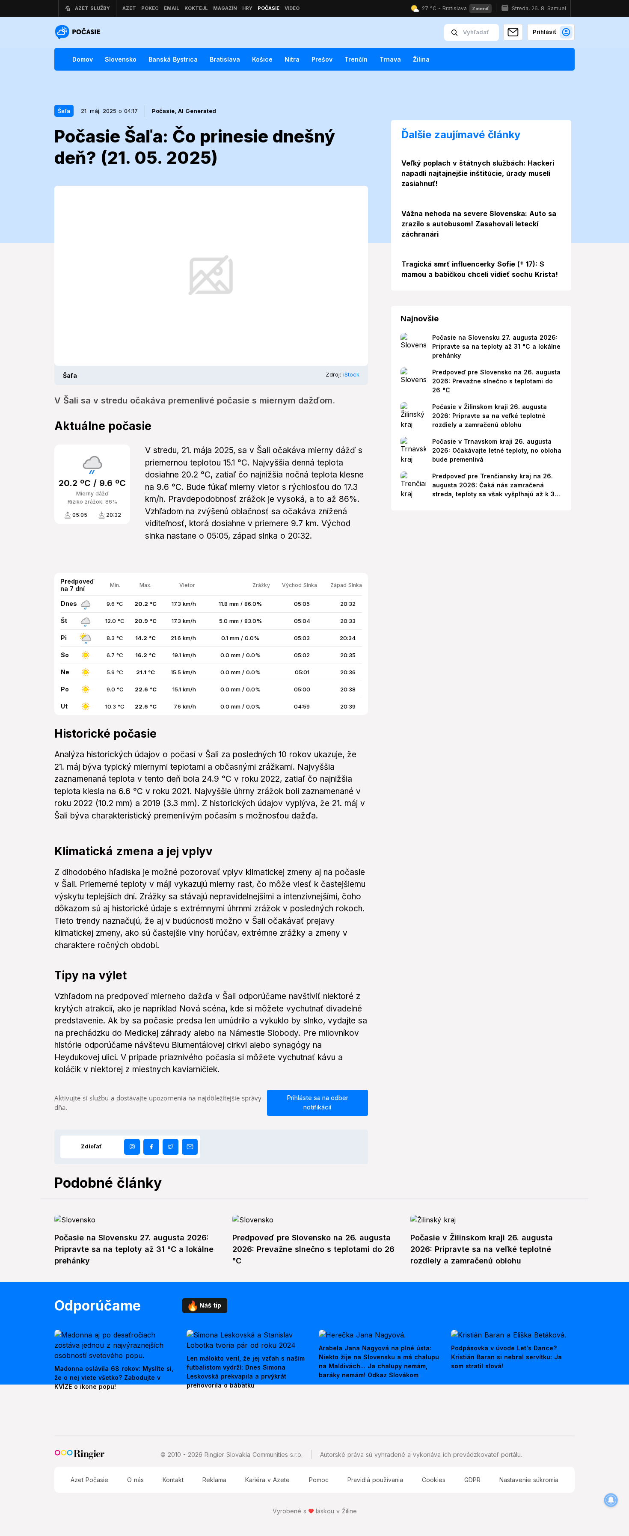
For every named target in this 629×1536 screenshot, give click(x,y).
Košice (262, 59)
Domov (82, 59)
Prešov (322, 59)
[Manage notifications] (611, 1500)
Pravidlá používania (375, 1479)
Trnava (390, 59)
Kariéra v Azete (267, 1479)
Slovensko (120, 59)
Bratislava (225, 59)
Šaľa (64, 110)
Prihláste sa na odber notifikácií (317, 1103)
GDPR (472, 1479)
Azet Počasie (89, 1479)
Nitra (292, 59)
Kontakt (173, 1479)
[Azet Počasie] (78, 32)
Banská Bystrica (173, 59)
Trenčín (356, 59)
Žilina (421, 59)
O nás (135, 1479)
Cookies (433, 1479)
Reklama (214, 1479)
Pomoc (319, 1479)
